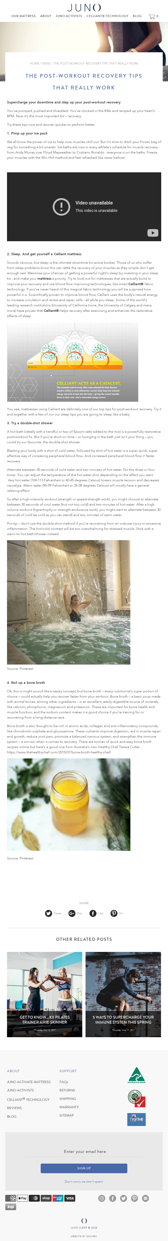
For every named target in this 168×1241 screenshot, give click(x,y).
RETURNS (67, 1091)
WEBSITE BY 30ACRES (84, 1236)
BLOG (137, 16)
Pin (121, 913)
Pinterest (26, 669)
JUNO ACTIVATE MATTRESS (29, 1082)
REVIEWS (14, 1108)
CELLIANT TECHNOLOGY (28, 1100)
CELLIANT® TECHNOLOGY (107, 16)
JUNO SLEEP (79, 1228)
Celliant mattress (67, 254)
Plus (80, 913)
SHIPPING (68, 1099)
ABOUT (45, 16)
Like (101, 913)
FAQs (64, 1082)
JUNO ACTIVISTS (69, 16)
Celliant (134, 284)
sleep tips (68, 414)
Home (34, 63)
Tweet (57, 913)
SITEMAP (67, 1116)
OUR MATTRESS (23, 16)
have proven (26, 311)
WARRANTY (69, 1107)
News (46, 63)
